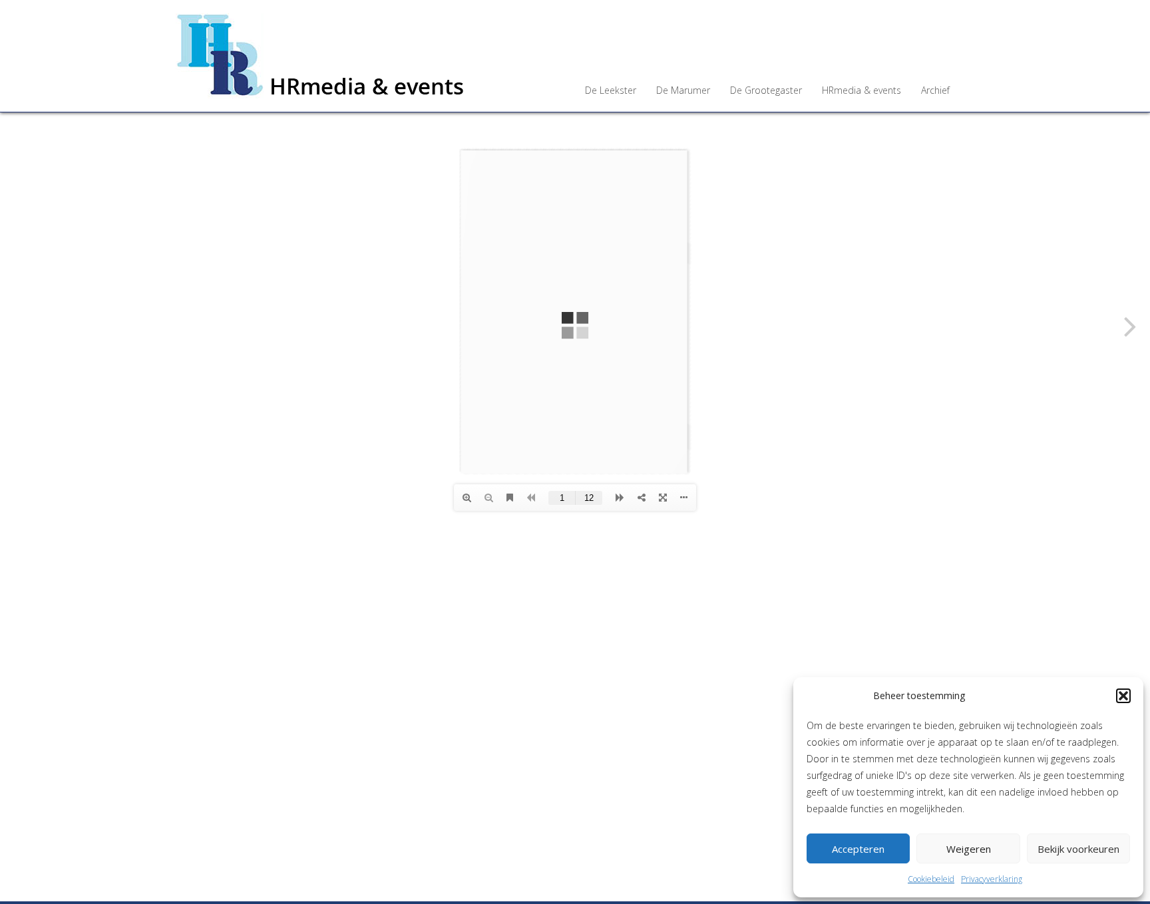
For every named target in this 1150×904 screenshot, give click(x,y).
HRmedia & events (861, 90)
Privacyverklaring (991, 879)
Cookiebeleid (931, 879)
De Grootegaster (766, 90)
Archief (935, 90)
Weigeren (968, 848)
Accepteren (858, 848)
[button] (1123, 695)
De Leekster (610, 90)
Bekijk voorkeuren (1078, 848)
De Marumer (683, 90)
